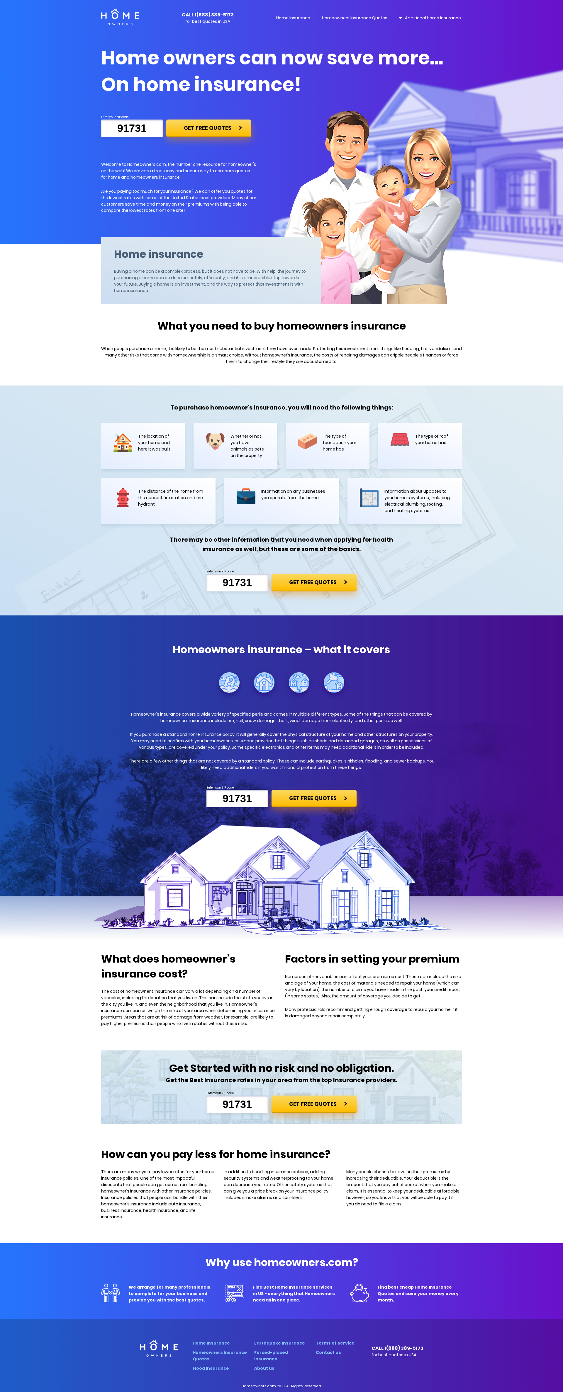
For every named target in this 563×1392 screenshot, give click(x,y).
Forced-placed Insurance (271, 1356)
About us (264, 1368)
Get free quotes (207, 128)
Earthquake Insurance (279, 1343)
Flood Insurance (211, 1368)
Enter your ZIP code (114, 117)
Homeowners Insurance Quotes (354, 18)
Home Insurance (293, 18)
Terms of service (335, 1343)
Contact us (328, 1352)
